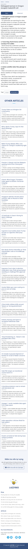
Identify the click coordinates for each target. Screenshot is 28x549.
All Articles (14, 92)
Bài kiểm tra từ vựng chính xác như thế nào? (11, 499)
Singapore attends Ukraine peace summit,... (11, 525)
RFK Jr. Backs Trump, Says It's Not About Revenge (12, 127)
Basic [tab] (6, 13)
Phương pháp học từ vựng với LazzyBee (10, 494)
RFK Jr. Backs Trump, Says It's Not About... (11, 516)
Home (2, 2)
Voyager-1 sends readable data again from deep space (14, 404)
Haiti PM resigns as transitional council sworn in (12, 372)
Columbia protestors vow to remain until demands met (13, 387)
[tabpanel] (14, 51)
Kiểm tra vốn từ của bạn (15, 467)
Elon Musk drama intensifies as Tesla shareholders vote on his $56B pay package (14, 251)
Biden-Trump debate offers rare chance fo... (11, 518)
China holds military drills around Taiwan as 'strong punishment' (13, 305)
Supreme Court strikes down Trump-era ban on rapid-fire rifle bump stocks (14, 232)
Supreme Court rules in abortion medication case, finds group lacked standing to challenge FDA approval (13, 270)
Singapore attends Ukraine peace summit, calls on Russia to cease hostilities (13, 198)
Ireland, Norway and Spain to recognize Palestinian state (11, 320)
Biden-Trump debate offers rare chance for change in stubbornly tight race (14, 145)
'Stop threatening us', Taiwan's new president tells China (13, 337)
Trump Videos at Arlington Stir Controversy (12, 110)
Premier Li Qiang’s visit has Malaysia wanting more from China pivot (14, 163)
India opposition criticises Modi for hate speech (13, 421)
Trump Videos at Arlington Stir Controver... (11, 513)
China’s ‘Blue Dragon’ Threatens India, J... (11, 523)
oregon (7, 92)
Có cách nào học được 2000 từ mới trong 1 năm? (12, 504)
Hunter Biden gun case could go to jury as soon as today (13, 288)
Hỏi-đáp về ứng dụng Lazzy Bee (8, 497)
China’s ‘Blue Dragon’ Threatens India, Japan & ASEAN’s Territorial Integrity (12, 181)
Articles (7, 2)
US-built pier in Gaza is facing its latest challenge (12, 216)
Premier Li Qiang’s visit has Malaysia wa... (11, 520)
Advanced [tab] (20, 13)
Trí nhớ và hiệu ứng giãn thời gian (9, 502)
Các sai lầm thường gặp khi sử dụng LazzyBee (12, 506)
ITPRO (16, 546)
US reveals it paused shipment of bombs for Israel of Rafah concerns (13, 355)
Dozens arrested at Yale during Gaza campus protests (14, 436)
